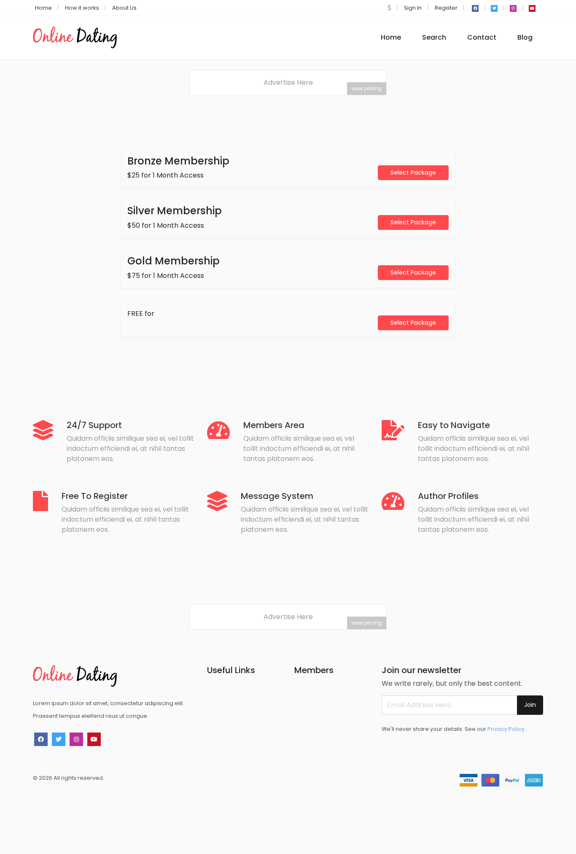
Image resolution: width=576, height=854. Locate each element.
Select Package (413, 172)
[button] (389, 8)
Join (530, 704)
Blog (525, 37)
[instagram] (513, 8)
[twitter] (494, 8)
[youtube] (532, 8)
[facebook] (475, 8)
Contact (481, 37)
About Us (124, 8)
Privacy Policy (506, 729)
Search (434, 37)
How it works (82, 8)
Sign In (413, 8)
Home (43, 8)
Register (446, 8)
